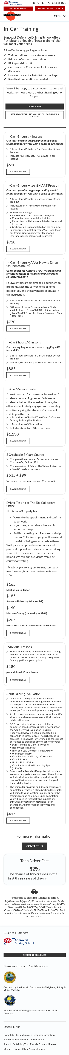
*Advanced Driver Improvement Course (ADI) (31, 481)
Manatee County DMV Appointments (24, 1048)
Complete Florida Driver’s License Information (29, 1034)
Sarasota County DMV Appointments (24, 1039)
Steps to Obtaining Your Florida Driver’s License (30, 1044)
